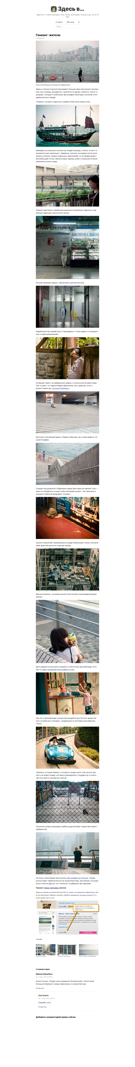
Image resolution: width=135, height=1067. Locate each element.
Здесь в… (71, 8)
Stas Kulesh (43, 995)
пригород (54, 888)
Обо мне (70, 22)
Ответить (40, 988)
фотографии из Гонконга (77, 878)
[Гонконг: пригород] (67, 949)
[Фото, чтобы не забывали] (89, 949)
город (46, 888)
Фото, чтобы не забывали (87, 956)
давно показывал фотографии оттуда (58, 669)
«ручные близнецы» (60, 388)
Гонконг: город (41, 956)
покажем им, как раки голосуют (81, 895)
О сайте (59, 22)
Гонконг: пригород (63, 956)
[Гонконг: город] (45, 949)
